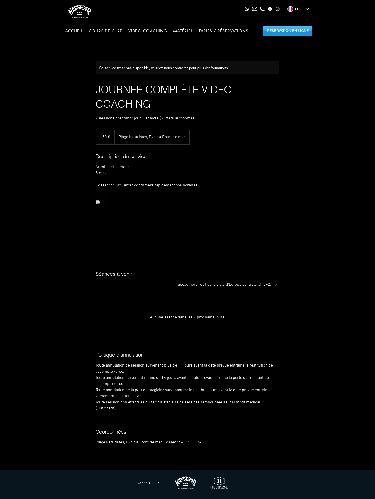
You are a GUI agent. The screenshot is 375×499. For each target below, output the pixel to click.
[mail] (254, 9)
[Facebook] (269, 9)
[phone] (262, 9)
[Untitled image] (125, 229)
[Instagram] (277, 9)
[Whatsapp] (246, 9)
